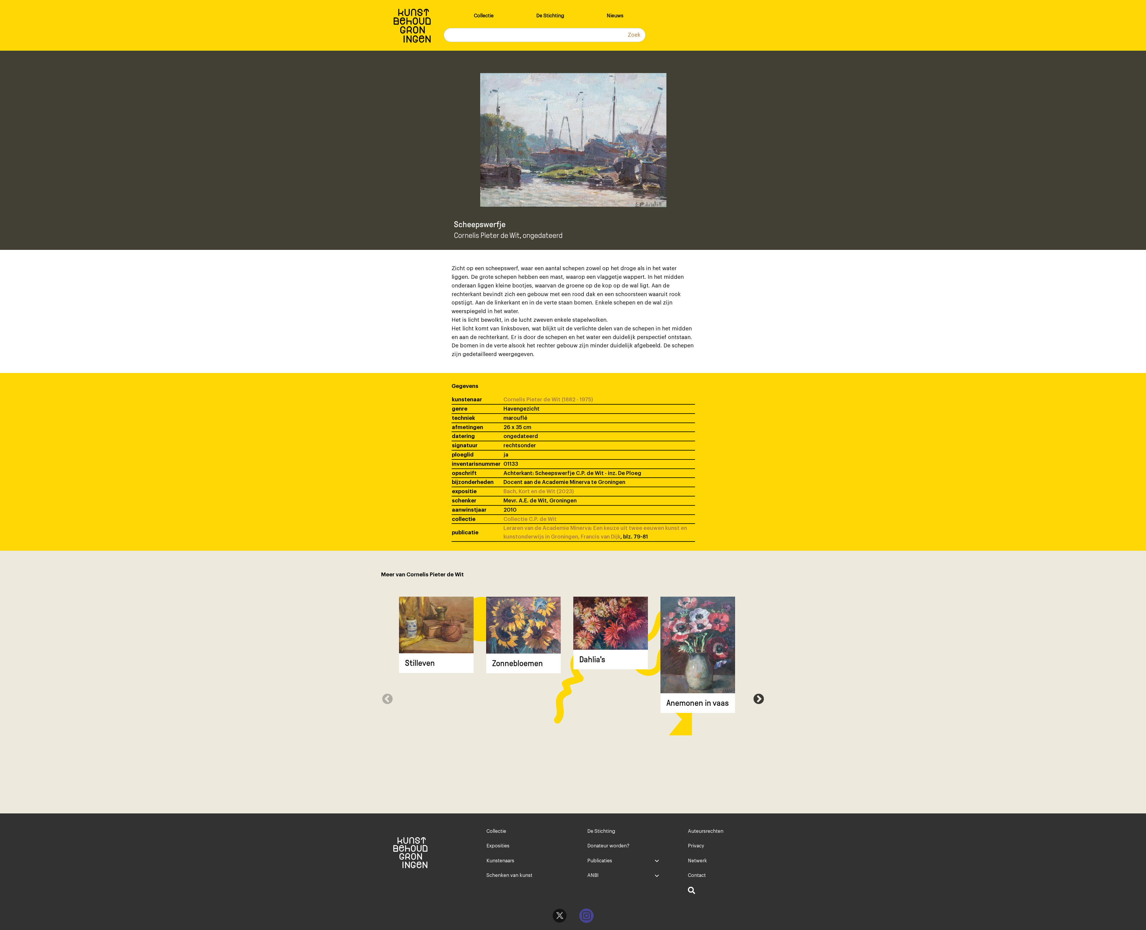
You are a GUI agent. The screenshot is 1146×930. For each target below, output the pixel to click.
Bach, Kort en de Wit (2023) (538, 491)
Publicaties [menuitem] (599, 860)
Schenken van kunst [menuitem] (509, 875)
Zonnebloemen (517, 663)
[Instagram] (586, 915)
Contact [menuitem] (697, 875)
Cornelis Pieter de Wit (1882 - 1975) (548, 399)
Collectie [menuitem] (484, 15)
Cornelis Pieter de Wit (487, 235)
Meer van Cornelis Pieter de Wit (422, 574)
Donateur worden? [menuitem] (608, 846)
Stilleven (420, 663)
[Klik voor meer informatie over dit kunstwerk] (436, 625)
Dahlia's (592, 659)
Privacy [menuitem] (696, 846)
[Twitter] (559, 915)
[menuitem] (724, 891)
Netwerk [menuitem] (697, 860)
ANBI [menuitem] (593, 875)
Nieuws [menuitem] (615, 15)
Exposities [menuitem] (497, 846)
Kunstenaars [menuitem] (500, 860)
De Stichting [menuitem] (550, 15)
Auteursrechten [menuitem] (705, 831)
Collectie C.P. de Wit (530, 519)
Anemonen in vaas (697, 703)
